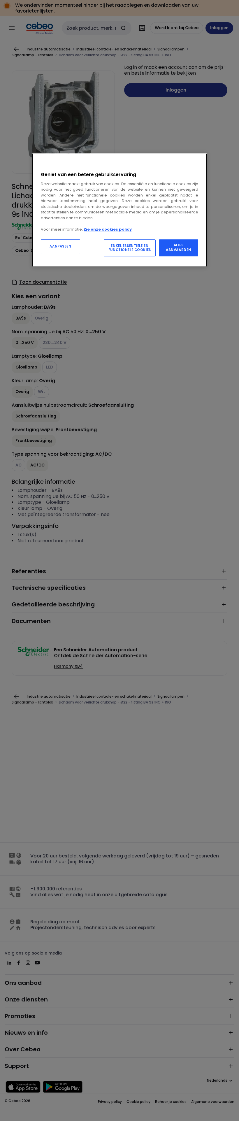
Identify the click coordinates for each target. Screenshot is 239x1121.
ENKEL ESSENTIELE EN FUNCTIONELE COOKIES (129, 247)
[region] (119, 210)
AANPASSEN (60, 246)
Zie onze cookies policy (108, 229)
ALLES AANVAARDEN (178, 247)
